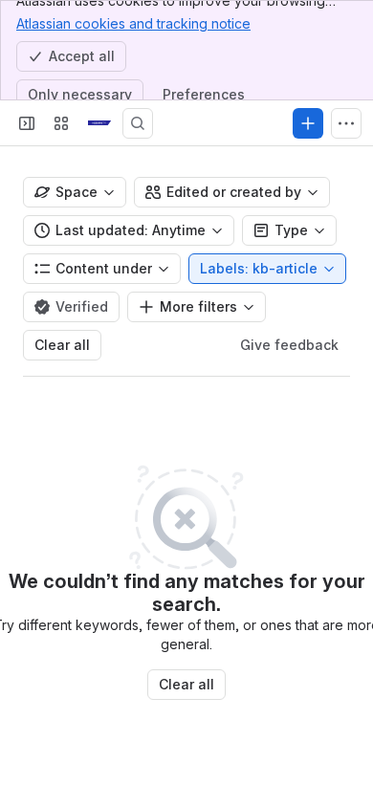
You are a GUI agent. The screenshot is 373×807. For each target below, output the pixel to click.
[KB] (99, 123)
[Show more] (346, 123)
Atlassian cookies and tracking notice (133, 23)
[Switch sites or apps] (61, 123)
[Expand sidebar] (26, 123)
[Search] (137, 123)
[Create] (308, 123)
